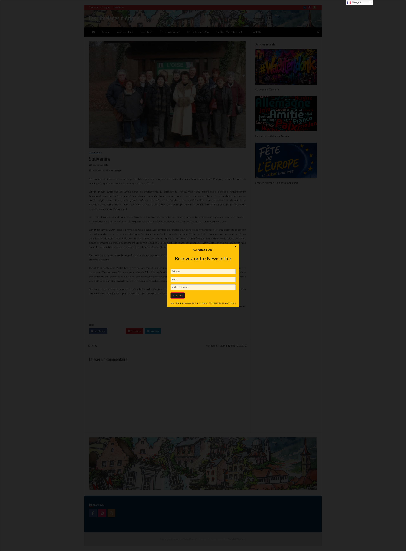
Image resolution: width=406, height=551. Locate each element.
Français (356, 2)
